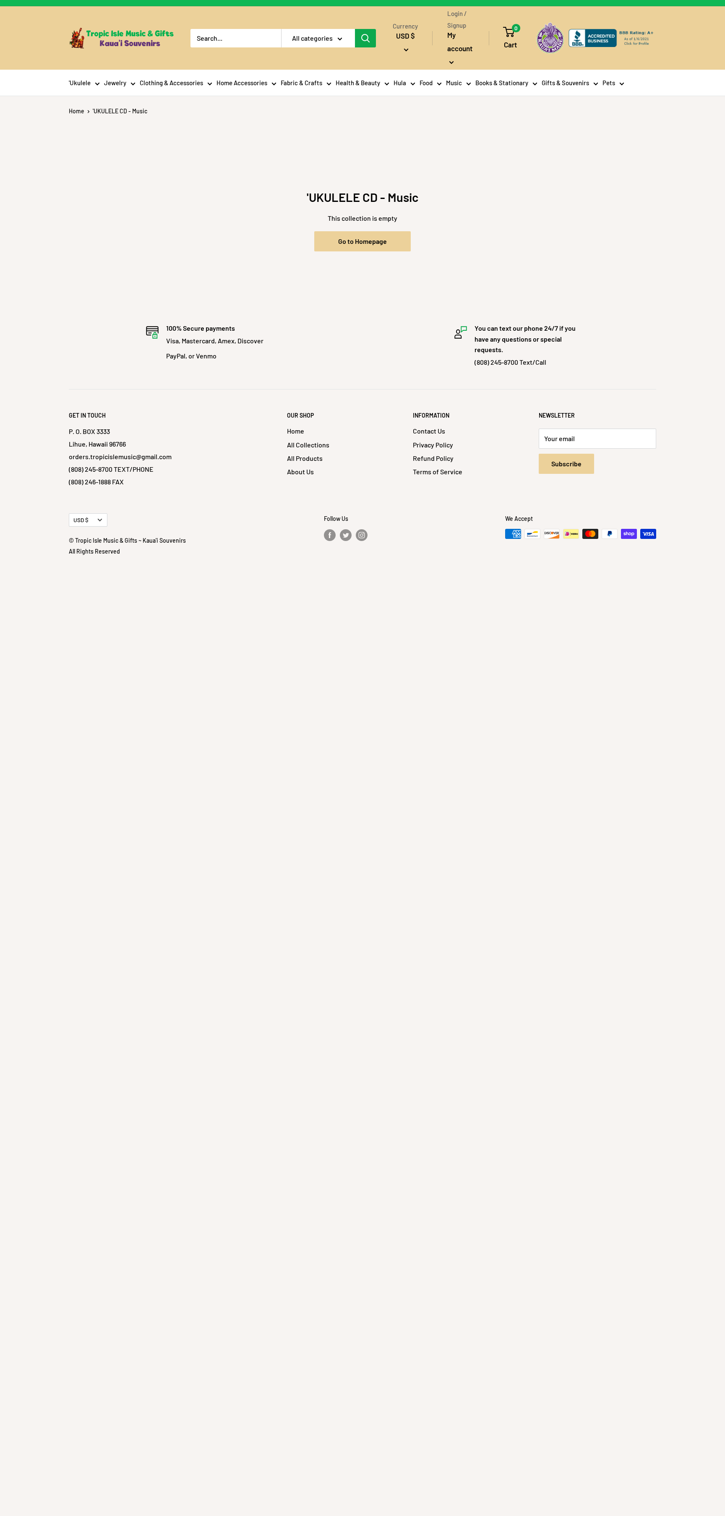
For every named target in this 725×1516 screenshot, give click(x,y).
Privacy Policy (433, 445)
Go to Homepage (362, 241)
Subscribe (566, 464)
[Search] (365, 38)
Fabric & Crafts (301, 82)
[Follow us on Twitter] (346, 535)
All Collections (308, 445)
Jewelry (115, 82)
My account (459, 41)
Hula (400, 82)
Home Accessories (241, 82)
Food (426, 82)
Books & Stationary (501, 82)
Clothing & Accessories (171, 82)
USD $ (81, 519)
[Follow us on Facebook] (330, 535)
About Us (300, 472)
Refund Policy (433, 458)
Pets (608, 82)
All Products (305, 458)
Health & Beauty (358, 82)
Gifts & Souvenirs (565, 82)
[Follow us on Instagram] (362, 535)
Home (76, 111)
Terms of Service (437, 472)
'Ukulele (80, 82)
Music (454, 82)
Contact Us (429, 431)
